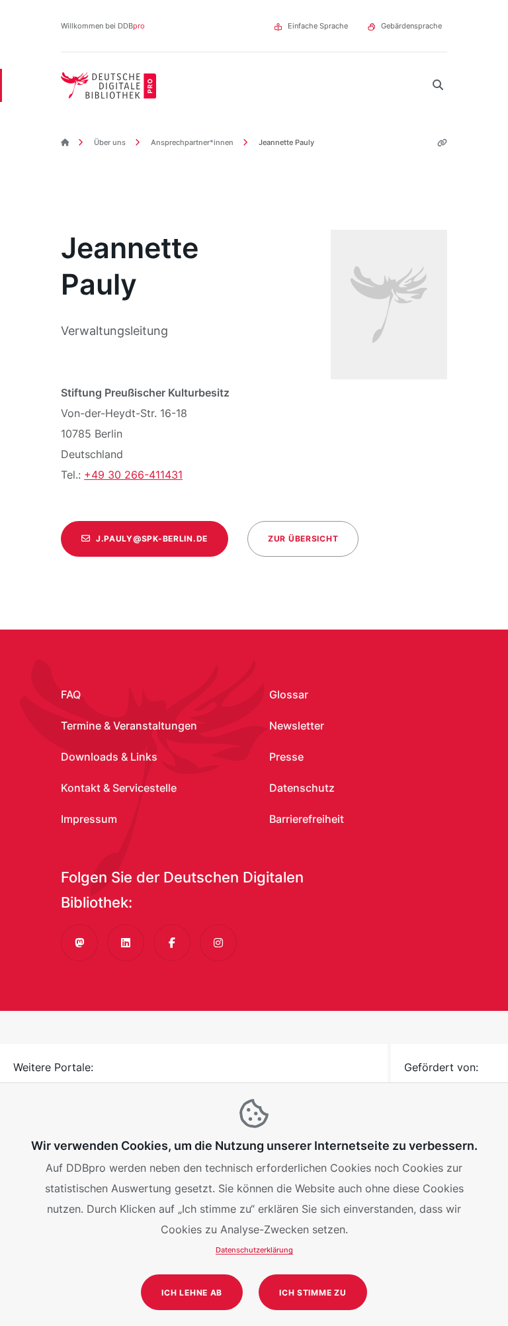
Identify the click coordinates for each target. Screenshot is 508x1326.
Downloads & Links (109, 756)
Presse (286, 756)
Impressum (89, 819)
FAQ (71, 694)
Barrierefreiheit (306, 819)
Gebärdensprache (411, 25)
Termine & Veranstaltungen (129, 725)
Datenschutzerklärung (254, 1250)
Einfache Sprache (318, 25)
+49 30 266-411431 (133, 474)
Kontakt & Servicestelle (119, 787)
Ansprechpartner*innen (191, 142)
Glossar (288, 694)
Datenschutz (302, 787)
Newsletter (296, 725)
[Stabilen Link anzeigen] (437, 142)
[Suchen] (438, 85)
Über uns (109, 142)
